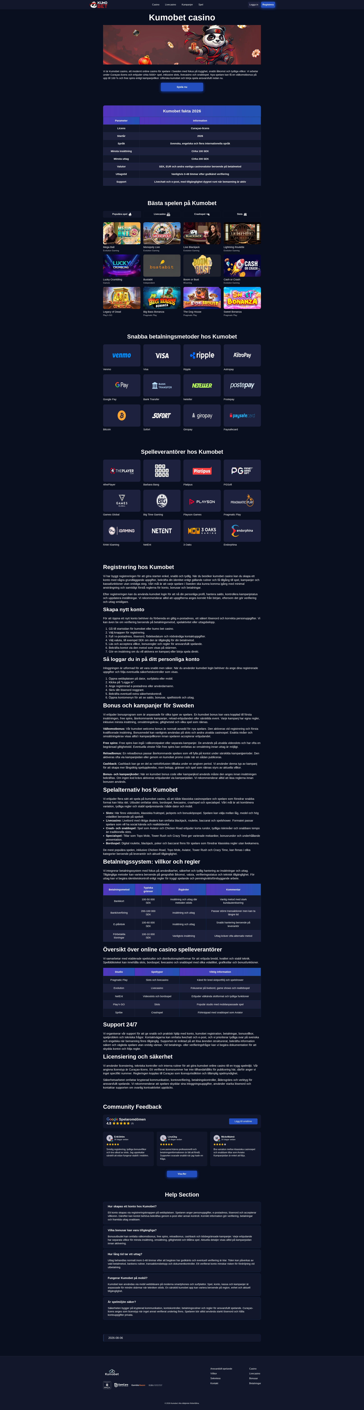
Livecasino (160, 214)
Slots (240, 214)
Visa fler (182, 1174)
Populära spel (119, 214)
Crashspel (199, 214)
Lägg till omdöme (243, 1121)
